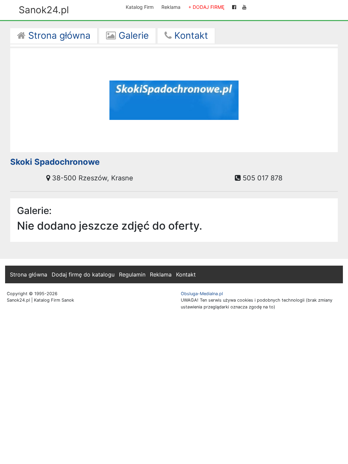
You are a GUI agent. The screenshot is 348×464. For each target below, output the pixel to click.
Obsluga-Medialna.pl (202, 293)
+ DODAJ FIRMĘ (206, 7)
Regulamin (132, 274)
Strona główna (57, 35)
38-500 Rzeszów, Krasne (91, 178)
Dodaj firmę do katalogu (83, 274)
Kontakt (190, 35)
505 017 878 (261, 178)
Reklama (170, 7)
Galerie (132, 35)
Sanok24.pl (44, 10)
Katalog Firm (140, 7)
